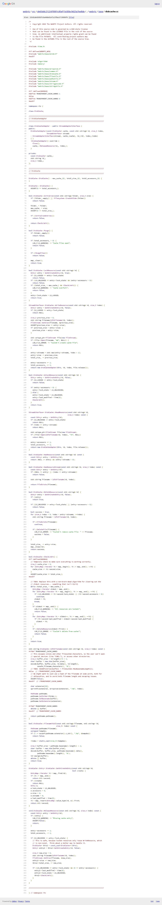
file (71, 17)
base (100, 11)
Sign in (157, 4)
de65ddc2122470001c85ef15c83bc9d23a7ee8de (61, 11)
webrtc (26, 11)
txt (152, 901)
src (33, 11)
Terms (27, 901)
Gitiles (14, 901)
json (158, 901)
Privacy (20, 901)
